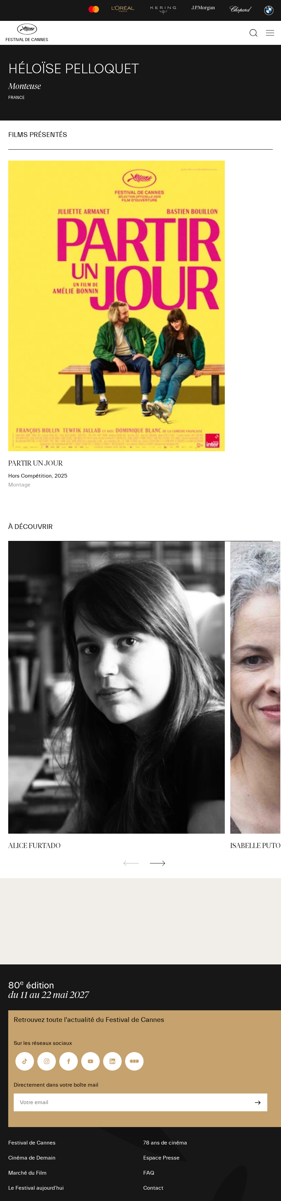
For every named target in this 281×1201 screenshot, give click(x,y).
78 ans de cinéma (165, 1143)
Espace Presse (161, 1158)
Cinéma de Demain (32, 1158)
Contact (153, 1188)
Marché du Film (27, 1173)
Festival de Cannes (32, 1143)
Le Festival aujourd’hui (36, 1188)
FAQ (148, 1173)
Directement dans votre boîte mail (56, 1085)
